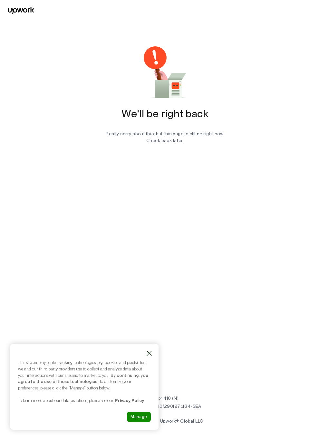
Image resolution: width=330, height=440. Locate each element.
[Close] (149, 353)
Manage (139, 416)
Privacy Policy (129, 400)
